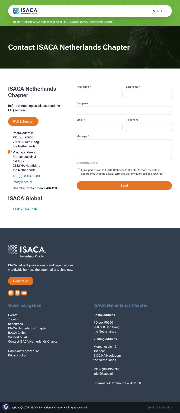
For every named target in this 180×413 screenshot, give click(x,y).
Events (12, 315)
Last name (133, 87)
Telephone (132, 120)
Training (13, 319)
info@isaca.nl (22, 182)
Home (16, 21)
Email (81, 120)
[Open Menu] (160, 11)
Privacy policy (17, 355)
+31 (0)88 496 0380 (107, 369)
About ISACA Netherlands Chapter (45, 21)
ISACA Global (17, 332)
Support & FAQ (18, 337)
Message (83, 136)
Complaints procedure (23, 351)
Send (124, 185)
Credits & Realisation (159, 407)
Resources (15, 324)
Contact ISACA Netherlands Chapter (33, 341)
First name (84, 87)
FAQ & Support (23, 121)
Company (82, 103)
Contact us (20, 281)
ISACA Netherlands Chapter (27, 328)
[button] (5, 407)
